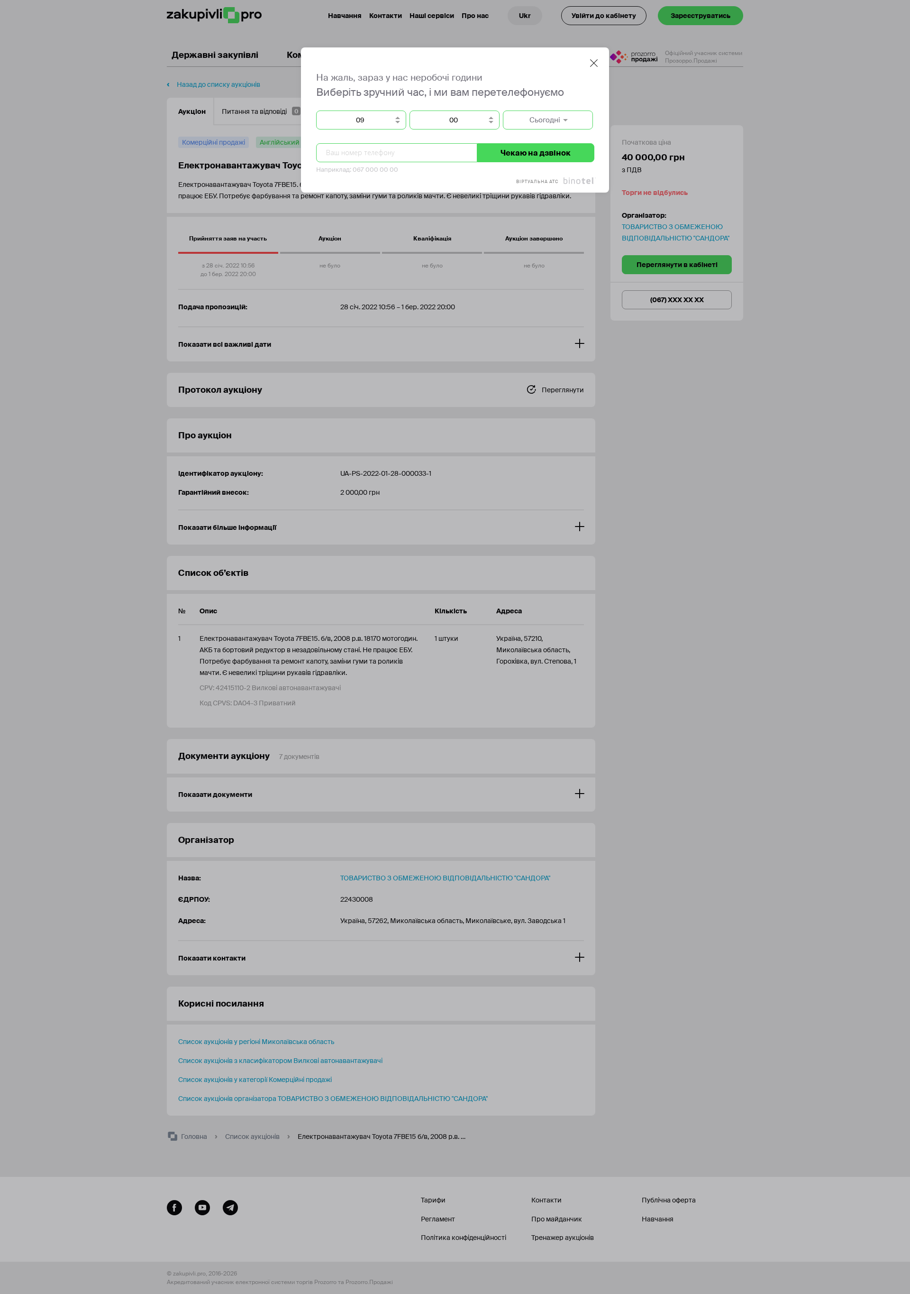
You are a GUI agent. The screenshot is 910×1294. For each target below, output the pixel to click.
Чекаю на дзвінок (535, 153)
